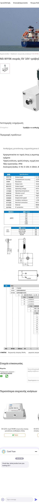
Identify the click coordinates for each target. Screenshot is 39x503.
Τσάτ (16, 435)
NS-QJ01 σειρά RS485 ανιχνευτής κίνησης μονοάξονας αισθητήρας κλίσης (14, 430)
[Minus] (36, 451)
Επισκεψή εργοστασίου (20, 3)
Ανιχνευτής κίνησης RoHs (16, 352)
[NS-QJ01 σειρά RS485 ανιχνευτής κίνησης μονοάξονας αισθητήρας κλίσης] (15, 411)
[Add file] (2, 499)
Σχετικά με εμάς (5, 3)
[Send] (36, 499)
